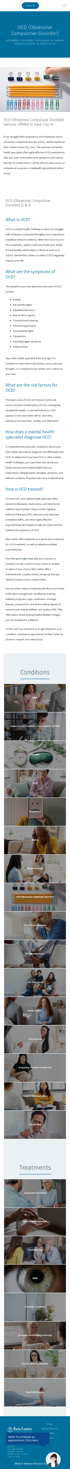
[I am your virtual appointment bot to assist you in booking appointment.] (53, 1459)
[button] (64, 6)
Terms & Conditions (49, 1429)
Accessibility (49, 1433)
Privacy (49, 1424)
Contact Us (49, 1438)
